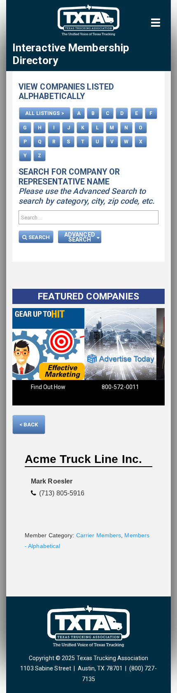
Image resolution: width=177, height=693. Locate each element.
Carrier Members (98, 535)
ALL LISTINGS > (44, 113)
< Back (28, 424)
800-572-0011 (120, 387)
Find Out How (48, 387)
